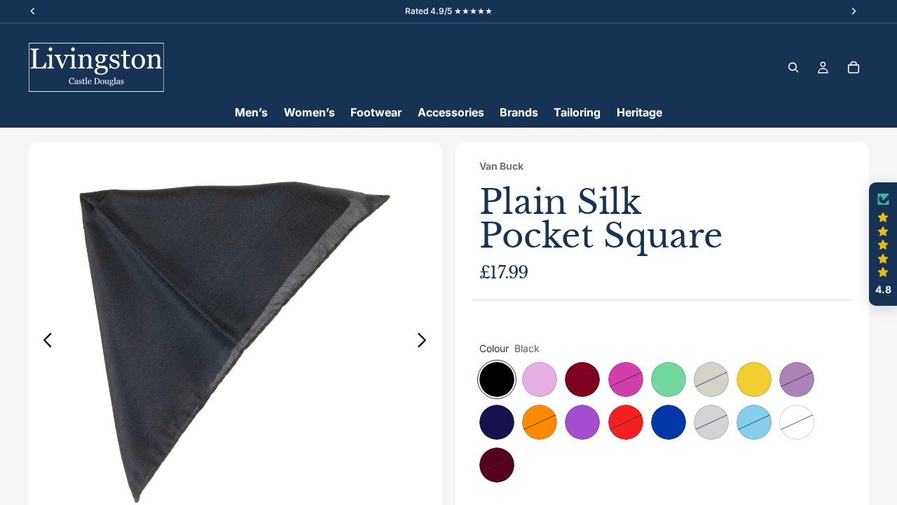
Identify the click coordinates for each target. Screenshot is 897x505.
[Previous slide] (44, 342)
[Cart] (853, 67)
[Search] (793, 67)
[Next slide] (425, 342)
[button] (883, 244)
